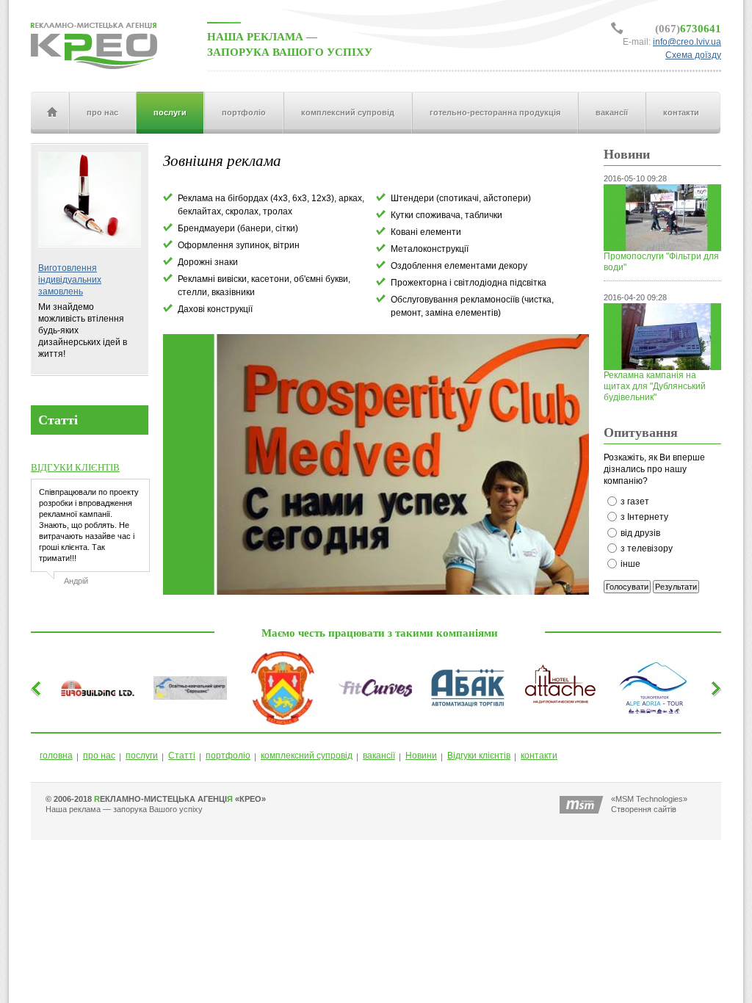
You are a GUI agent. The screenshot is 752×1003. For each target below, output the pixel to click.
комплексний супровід (347, 112)
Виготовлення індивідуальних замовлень (69, 280)
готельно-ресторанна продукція (495, 112)
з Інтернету (644, 517)
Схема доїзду (693, 55)
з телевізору (647, 548)
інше (630, 564)
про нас (102, 112)
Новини (421, 755)
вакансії (612, 112)
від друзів (640, 533)
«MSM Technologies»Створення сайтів (649, 804)
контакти (681, 112)
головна (51, 113)
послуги (170, 112)
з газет (635, 501)
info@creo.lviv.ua (687, 42)
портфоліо (244, 112)
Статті (181, 755)
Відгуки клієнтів (478, 755)
